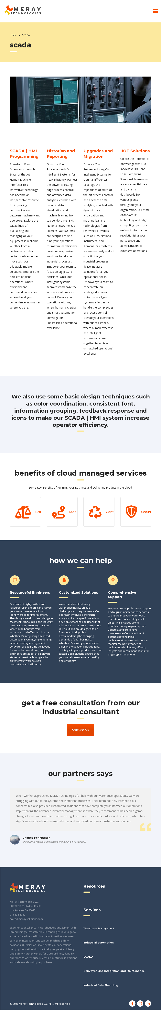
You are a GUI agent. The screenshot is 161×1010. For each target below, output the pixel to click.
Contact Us (80, 729)
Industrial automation (98, 942)
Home (13, 35)
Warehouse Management (98, 928)
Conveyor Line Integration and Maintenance (114, 970)
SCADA (88, 956)
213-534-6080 (17, 914)
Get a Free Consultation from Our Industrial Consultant (80, 707)
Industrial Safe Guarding (100, 985)
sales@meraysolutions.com (26, 919)
